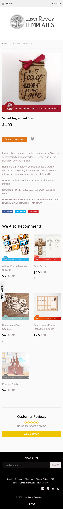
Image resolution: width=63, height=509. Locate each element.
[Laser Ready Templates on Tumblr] (58, 489)
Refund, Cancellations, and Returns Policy (30, 483)
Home (4, 44)
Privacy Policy (41, 479)
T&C (52, 479)
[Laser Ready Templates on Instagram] (53, 489)
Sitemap (18, 479)
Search (9, 479)
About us (29, 479)
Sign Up (55, 465)
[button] (32, 139)
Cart (58, 3)
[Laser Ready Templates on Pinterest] (48, 489)
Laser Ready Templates (32, 497)
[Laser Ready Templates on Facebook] (42, 489)
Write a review (31, 434)
